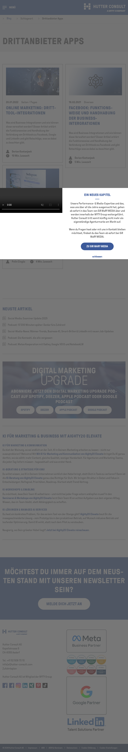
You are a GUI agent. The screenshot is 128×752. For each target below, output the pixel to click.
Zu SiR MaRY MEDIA (97, 246)
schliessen (97, 256)
